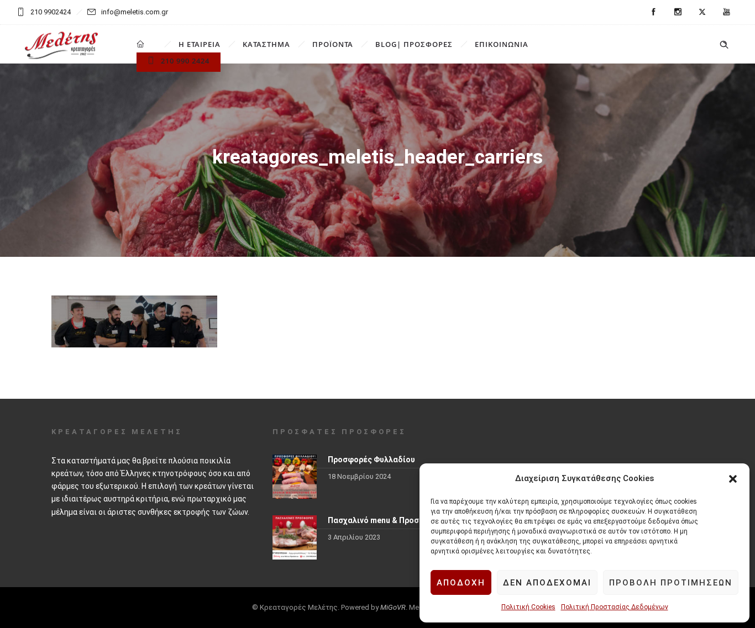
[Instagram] (677, 12)
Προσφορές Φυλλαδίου (371, 459)
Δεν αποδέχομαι (547, 583)
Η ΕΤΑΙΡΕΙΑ (200, 44)
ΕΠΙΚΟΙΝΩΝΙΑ (501, 44)
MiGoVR (393, 607)
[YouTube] (726, 12)
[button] (732, 478)
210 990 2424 (185, 61)
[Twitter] (702, 12)
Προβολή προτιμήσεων (670, 583)
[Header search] (724, 45)
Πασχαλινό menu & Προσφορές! (386, 520)
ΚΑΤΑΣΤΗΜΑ (266, 44)
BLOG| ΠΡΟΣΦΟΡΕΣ (414, 44)
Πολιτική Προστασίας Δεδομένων (614, 607)
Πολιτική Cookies (528, 607)
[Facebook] (653, 12)
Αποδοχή (461, 583)
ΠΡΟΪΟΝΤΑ (332, 44)
